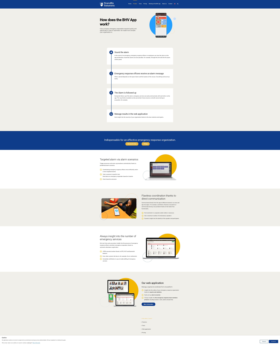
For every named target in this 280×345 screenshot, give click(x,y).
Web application (146, 329)
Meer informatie (36, 343)
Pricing (144, 332)
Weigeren (264, 341)
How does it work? (147, 318)
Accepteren (273, 341)
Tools (143, 325)
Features (144, 322)
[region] (140, 340)
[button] (177, 3)
